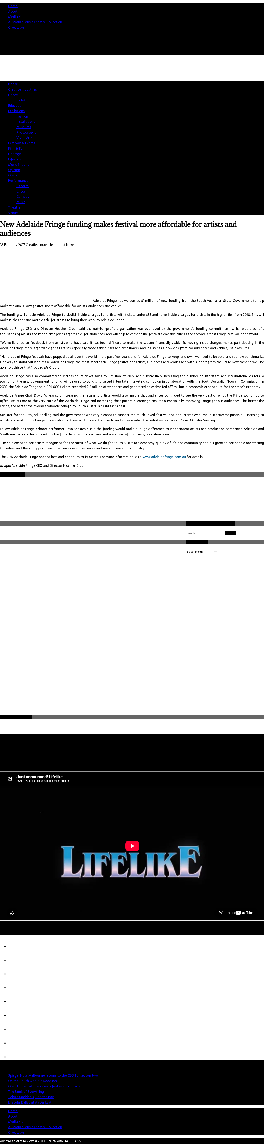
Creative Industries (22, 89)
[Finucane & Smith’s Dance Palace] (16, 1043)
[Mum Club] (16, 1029)
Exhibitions (16, 111)
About (13, 11)
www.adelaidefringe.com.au (164, 457)
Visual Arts (24, 137)
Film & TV (15, 148)
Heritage (15, 153)
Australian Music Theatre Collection (35, 22)
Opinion (14, 170)
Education (16, 105)
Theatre (14, 207)
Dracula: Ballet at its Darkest (29, 1102)
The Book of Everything (26, 1091)
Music (20, 202)
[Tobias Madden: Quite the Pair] (16, 1001)
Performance (18, 180)
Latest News (65, 244)
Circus (21, 191)
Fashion (22, 116)
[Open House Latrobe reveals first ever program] (16, 974)
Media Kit (15, 16)
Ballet (20, 100)
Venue (13, 212)
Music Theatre (19, 164)
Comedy (22, 196)
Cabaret (22, 186)
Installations (25, 121)
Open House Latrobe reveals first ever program (44, 1086)
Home (13, 6)
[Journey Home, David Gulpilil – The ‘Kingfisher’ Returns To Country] (16, 1057)
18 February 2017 (12, 244)
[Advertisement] (155, 683)
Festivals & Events (21, 143)
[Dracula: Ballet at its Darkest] (16, 1015)
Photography (26, 132)
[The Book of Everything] (16, 988)
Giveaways (16, 27)
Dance (13, 95)
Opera (13, 175)
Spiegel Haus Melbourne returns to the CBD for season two (53, 1075)
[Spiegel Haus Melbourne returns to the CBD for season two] (16, 946)
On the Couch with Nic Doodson (32, 1081)
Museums (23, 127)
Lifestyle (14, 159)
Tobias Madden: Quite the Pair (31, 1097)
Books (13, 84)
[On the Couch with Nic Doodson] (16, 960)
